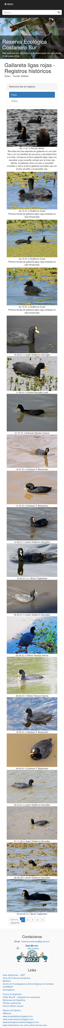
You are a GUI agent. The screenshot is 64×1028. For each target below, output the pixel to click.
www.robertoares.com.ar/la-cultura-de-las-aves (25, 1025)
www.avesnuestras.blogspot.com (18, 1019)
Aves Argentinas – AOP (14, 974)
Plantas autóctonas (12, 1002)
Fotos (14, 94)
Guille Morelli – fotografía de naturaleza (21, 997)
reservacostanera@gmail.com (35, 941)
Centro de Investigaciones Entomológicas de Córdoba (28, 983)
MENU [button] (10, 4)
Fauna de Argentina (12, 994)
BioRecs (7, 980)
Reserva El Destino (12, 1010)
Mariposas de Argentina (14, 1000)
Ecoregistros (9, 989)
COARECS (8, 986)
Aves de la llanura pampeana (16, 977)
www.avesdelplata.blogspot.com (18, 1016)
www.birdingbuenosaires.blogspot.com (21, 1022)
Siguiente (15, 922)
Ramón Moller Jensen (13, 1005)
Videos (14, 100)
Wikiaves (7, 1013)
